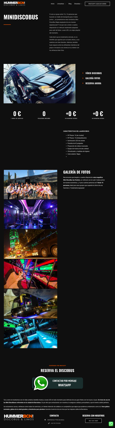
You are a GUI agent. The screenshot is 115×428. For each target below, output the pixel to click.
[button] (97, 4)
